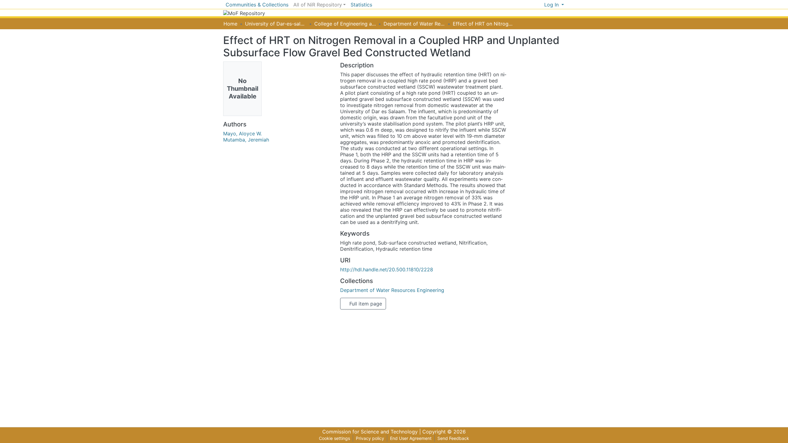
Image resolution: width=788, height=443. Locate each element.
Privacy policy (370, 438)
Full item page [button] (365, 304)
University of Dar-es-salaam (276, 24)
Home (230, 24)
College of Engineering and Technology (345, 24)
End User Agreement (411, 438)
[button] (539, 5)
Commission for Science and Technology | (372, 432)
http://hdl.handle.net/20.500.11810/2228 (386, 269)
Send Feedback (453, 438)
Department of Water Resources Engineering (414, 24)
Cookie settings (334, 438)
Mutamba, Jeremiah (246, 140)
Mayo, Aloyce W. (242, 133)
